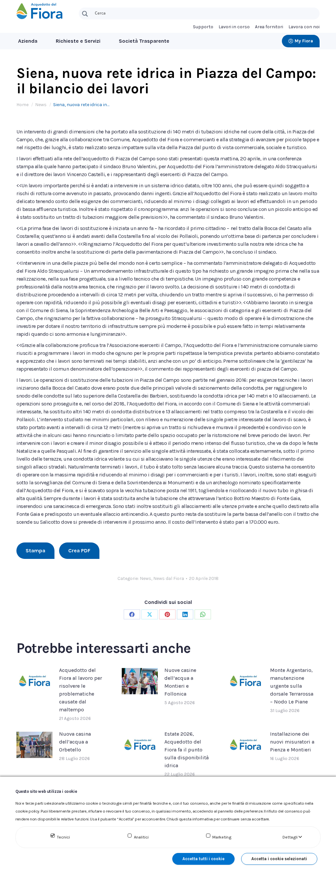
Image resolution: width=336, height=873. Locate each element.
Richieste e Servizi (78, 41)
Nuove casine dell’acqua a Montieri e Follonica (180, 682)
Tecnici (63, 837)
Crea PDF (79, 550)
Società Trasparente (144, 41)
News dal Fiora (168, 578)
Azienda (27, 41)
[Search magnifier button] (85, 13)
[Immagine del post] (34, 681)
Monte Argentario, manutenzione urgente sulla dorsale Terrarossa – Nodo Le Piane (291, 686)
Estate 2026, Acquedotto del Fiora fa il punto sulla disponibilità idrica (186, 750)
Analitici (141, 837)
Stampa (35, 550)
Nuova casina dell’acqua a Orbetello (75, 742)
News (145, 578)
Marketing (221, 837)
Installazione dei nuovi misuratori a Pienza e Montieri (292, 742)
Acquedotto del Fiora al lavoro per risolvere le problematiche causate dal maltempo (80, 690)
